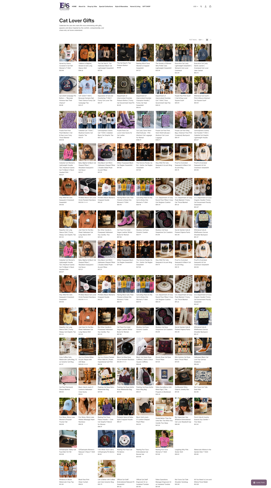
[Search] (201, 6)
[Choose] (73, 58)
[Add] (189, 125)
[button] (201, 39)
